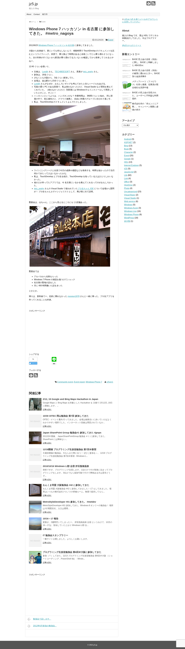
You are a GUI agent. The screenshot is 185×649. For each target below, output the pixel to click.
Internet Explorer (131, 165)
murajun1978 (74, 296)
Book (126, 149)
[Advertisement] (50, 330)
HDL (126, 162)
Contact (37, 14)
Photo (126, 188)
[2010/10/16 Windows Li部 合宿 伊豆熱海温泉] (35, 471)
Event (110, 40)
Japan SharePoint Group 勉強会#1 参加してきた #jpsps (72, 432)
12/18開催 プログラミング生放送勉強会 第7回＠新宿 (69, 449)
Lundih (45, 72)
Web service (129, 201)
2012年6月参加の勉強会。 (45, 626)
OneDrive (128, 185)
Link (126, 178)
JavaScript (129, 172)
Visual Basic (129, 195)
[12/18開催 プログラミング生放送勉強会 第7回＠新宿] (35, 454)
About (29, 14)
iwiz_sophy (88, 72)
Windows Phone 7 (94, 382)
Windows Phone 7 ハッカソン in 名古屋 (56, 45)
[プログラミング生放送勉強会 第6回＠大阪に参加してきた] (35, 557)
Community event (65, 382)
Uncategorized (130, 192)
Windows (128, 205)
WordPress (129, 218)
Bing (126, 146)
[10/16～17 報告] (35, 523)
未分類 (127, 221)
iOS (125, 169)
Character (128, 152)
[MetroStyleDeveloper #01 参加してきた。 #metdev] (35, 507)
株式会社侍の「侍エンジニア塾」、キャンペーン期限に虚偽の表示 (145, 107)
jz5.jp (33, 4)
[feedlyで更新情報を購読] (148, 3)
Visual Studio (130, 198)
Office (126, 182)
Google (127, 159)
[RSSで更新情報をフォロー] (153, 3)
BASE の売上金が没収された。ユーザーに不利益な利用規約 (145, 95)
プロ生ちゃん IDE (86, 188)
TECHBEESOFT (62, 72)
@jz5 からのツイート (131, 45)
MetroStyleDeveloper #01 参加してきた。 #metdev (69, 502)
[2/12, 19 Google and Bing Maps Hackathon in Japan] (35, 404)
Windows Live (130, 211)
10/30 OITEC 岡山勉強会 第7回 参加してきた (66, 416)
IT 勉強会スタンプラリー (55, 535)
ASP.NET (128, 142)
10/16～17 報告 (50, 518)
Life (125, 175)
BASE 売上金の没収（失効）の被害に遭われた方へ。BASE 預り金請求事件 (146, 73)
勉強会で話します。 (42, 619)
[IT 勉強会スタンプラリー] (35, 540)
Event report (79, 382)
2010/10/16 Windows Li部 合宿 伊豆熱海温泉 (66, 466)
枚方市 (45, 14)
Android (127, 139)
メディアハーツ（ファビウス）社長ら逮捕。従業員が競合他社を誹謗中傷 (145, 84)
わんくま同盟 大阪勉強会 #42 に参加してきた (66, 485)
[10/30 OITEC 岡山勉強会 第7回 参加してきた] (35, 421)
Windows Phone (131, 214)
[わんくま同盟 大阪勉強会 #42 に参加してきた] (35, 490)
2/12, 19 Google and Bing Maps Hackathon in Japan (70, 399)
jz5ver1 (110, 382)
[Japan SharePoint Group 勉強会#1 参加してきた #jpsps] (35, 438)
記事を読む (47, 409)
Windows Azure (131, 208)
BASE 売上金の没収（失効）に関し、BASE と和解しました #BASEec (145, 62)
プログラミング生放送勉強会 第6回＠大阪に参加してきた (72, 552)
